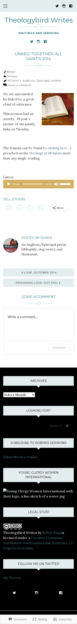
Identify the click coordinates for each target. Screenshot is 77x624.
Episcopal (43, 80)
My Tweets (12, 578)
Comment (59, 347)
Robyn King (51, 532)
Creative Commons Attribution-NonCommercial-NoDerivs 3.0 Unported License (38, 543)
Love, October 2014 (40, 272)
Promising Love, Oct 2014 (37, 282)
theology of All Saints (46, 153)
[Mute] (56, 184)
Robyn (11, 72)
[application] (38, 184)
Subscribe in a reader (20, 457)
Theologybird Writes (38, 20)
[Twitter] (57, 6)
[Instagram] (64, 6)
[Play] (9, 184)
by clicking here (55, 148)
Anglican (28, 80)
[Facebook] (71, 6)
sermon (56, 80)
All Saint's (14, 80)
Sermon (12, 76)
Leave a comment (19, 85)
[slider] (66, 184)
